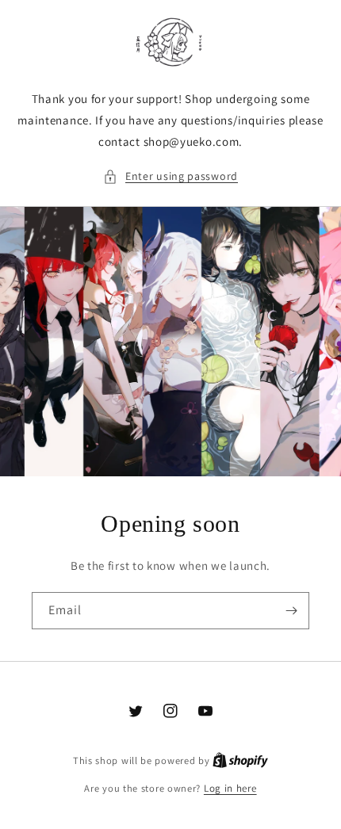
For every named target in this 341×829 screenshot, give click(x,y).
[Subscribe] (291, 610)
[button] (170, 176)
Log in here (230, 788)
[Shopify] (240, 760)
